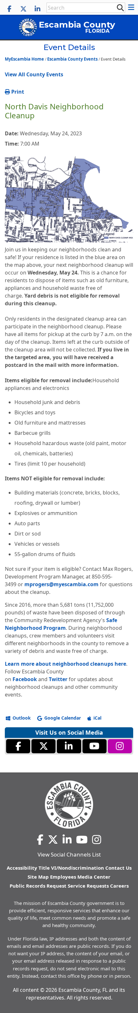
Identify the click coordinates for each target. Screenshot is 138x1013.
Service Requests (88, 885)
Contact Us (118, 868)
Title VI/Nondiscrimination (71, 868)
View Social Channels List (69, 854)
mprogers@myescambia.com (61, 584)
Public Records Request (38, 885)
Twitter (58, 679)
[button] (132, 7)
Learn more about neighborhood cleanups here (65, 663)
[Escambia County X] (23, 9)
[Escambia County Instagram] (120, 746)
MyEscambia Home (24, 59)
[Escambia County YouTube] (94, 746)
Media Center (93, 877)
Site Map (38, 877)
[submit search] (120, 7)
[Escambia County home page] (69, 805)
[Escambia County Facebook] (9, 9)
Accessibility (22, 868)
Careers (119, 885)
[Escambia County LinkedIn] (37, 9)
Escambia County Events (72, 59)
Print (17, 91)
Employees (63, 877)
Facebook (25, 679)
